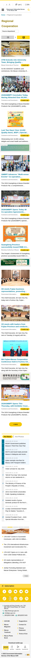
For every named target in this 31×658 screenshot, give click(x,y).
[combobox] (10, 31)
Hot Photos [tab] (19, 437)
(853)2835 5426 (22, 615)
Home (3, 15)
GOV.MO (7, 621)
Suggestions (23, 621)
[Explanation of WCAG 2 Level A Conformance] (27, 654)
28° (20, 5)
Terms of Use (23, 633)
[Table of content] (2, 9)
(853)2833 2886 (9, 615)
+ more (26, 576)
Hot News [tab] (7, 437)
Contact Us (22, 624)
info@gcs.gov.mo (10, 613)
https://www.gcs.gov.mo (12, 611)
